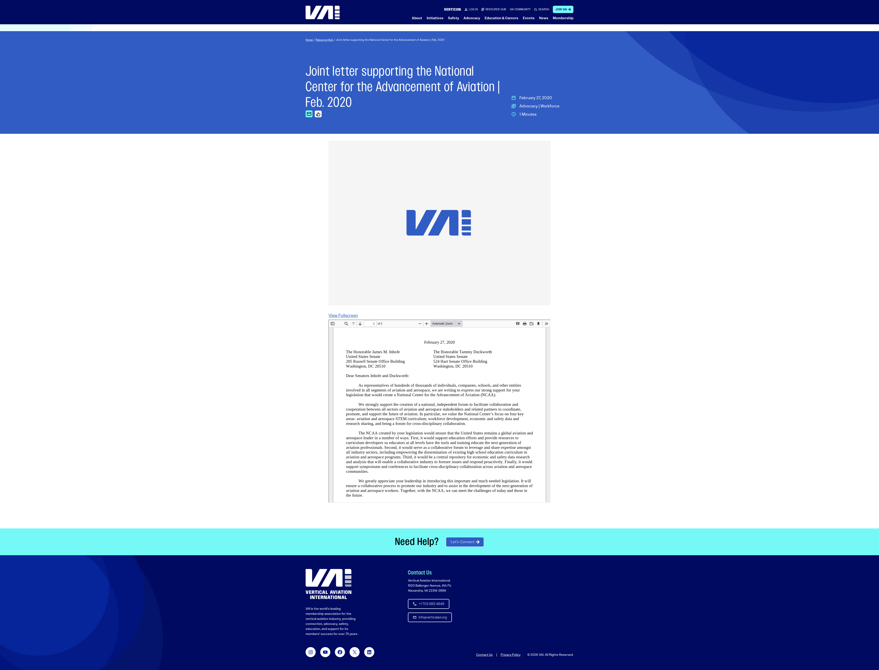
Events (528, 18)
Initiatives (435, 18)
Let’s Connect (463, 541)
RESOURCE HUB (496, 9)
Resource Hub (324, 40)
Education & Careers (501, 18)
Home (309, 40)
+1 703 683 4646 (431, 604)
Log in (473, 9)
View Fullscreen (343, 315)
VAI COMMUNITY (520, 9)
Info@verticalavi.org (433, 617)
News (543, 18)
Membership (563, 18)
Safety (453, 18)
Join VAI (561, 9)
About (417, 18)
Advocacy (472, 18)
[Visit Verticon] (452, 9)
